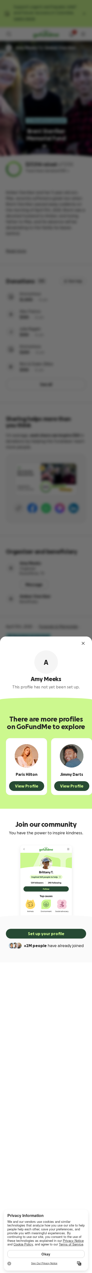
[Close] (83, 643)
